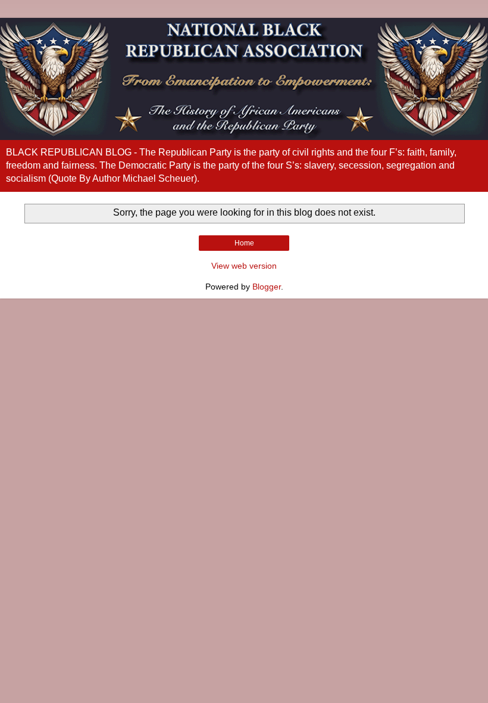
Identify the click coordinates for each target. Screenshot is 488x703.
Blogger (266, 286)
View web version (244, 265)
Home (244, 243)
